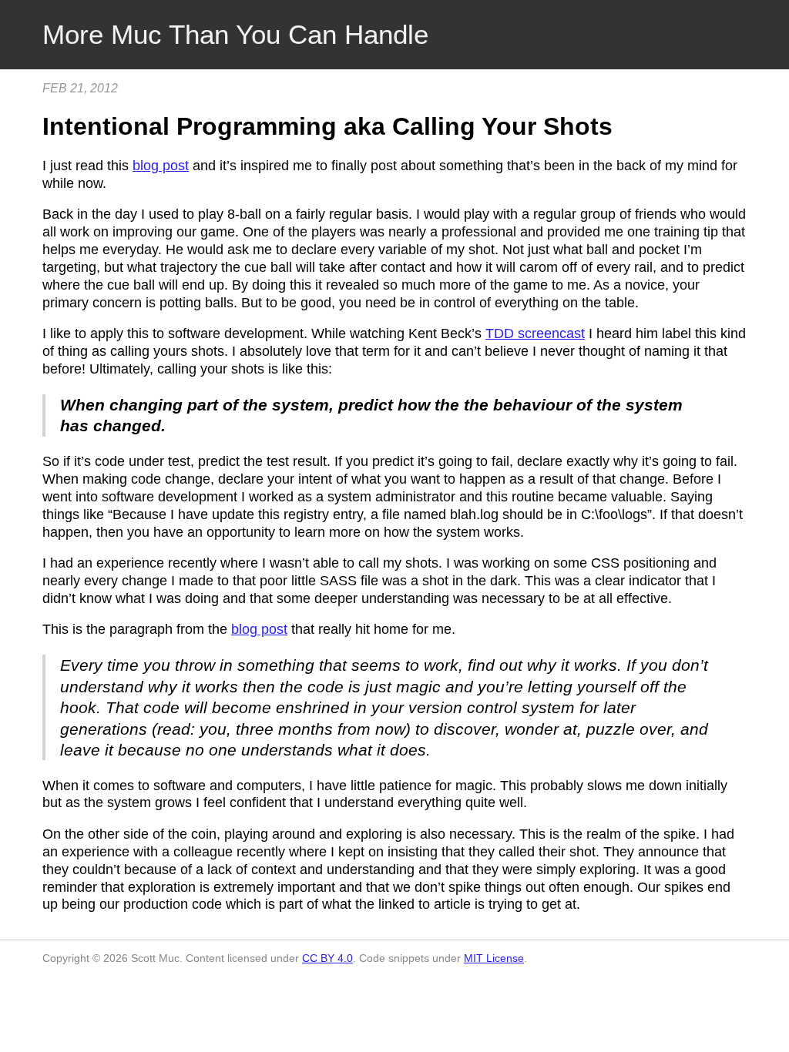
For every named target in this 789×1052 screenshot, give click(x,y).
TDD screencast (535, 333)
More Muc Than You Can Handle (235, 34)
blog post (161, 165)
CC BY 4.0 (327, 958)
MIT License (494, 958)
